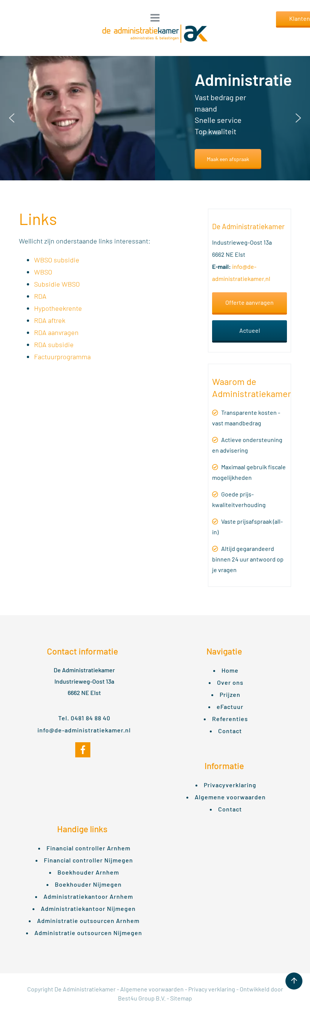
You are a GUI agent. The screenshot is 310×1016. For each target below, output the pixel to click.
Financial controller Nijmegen (88, 860)
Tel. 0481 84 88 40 (84, 717)
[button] (12, 118)
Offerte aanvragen (249, 302)
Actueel (249, 330)
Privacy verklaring (211, 989)
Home (230, 670)
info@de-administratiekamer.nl (84, 730)
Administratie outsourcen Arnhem (88, 920)
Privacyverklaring (230, 784)
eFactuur (230, 706)
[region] (155, 118)
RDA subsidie (54, 344)
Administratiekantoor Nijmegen (88, 908)
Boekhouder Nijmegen (88, 884)
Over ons (230, 682)
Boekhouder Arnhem (88, 872)
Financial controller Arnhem (88, 848)
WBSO (43, 272)
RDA (40, 296)
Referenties (230, 718)
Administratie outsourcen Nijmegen (88, 932)
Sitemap (181, 998)
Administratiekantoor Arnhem (88, 896)
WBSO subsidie (56, 260)
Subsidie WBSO (57, 284)
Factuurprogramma (62, 356)
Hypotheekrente (58, 308)
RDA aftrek (49, 320)
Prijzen (230, 694)
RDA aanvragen (56, 332)
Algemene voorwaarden (230, 796)
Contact (230, 730)
